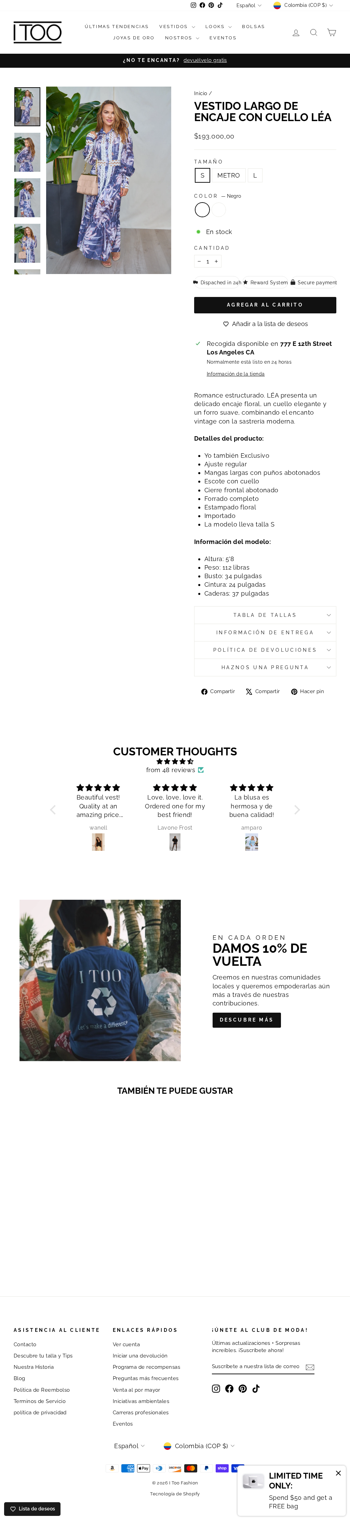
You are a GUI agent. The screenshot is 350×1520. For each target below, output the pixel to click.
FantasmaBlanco (219, 210)
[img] (175, 761)
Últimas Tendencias (117, 26)
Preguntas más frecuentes (146, 1378)
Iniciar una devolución (140, 1356)
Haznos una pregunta (265, 667)
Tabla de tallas (265, 615)
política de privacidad (40, 1412)
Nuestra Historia (34, 1367)
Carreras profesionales (141, 1412)
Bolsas (253, 26)
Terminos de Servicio (40, 1401)
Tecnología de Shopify (175, 1493)
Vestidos (174, 26)
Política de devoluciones (265, 650)
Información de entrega (265, 632)
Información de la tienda (236, 374)
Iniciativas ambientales (141, 1401)
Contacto (25, 1344)
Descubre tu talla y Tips (43, 1356)
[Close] (338, 1474)
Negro (202, 210)
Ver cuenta (126, 1344)
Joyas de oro (133, 37)
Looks (216, 26)
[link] (292, 1491)
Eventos (223, 37)
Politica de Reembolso (42, 1390)
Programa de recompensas (146, 1367)
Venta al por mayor (136, 1390)
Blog (19, 1378)
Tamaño (209, 162)
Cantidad (212, 248)
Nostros (179, 37)
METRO (228, 175)
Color (217, 196)
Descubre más (247, 1020)
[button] (54, 810)
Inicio (200, 93)
